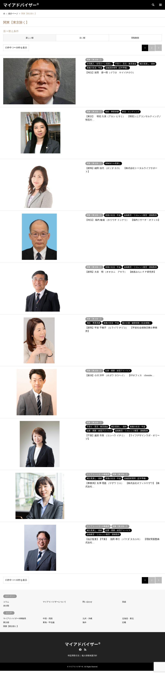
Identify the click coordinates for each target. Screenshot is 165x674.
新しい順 (30, 38)
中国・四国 (48, 618)
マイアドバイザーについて (54, 602)
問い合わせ (87, 602)
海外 (84, 622)
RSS (85, 649)
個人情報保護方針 (89, 655)
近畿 (124, 622)
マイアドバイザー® (82, 644)
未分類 (6, 606)
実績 (124, 602)
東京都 (6, 622)
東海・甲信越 (48, 622)
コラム (6, 602)
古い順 (82, 38)
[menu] (160, 5)
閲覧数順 (135, 38)
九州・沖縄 (87, 618)
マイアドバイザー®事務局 (14, 618)
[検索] (153, 5)
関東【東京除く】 (11, 626)
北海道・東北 (128, 618)
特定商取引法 (73, 655)
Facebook (80, 649)
